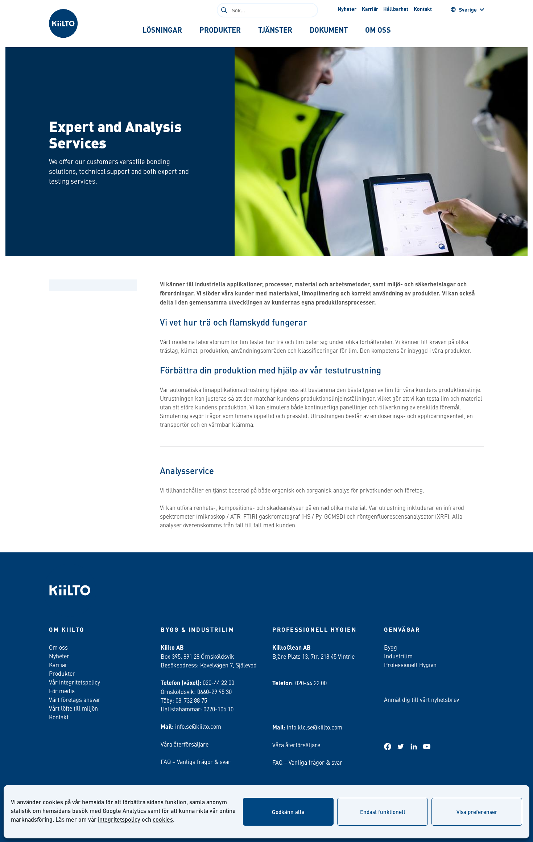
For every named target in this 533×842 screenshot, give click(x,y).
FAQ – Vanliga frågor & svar (196, 761)
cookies (163, 819)
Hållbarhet (395, 8)
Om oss (58, 647)
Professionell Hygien (410, 665)
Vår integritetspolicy (74, 682)
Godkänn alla (288, 812)
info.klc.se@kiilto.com (314, 727)
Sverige (468, 9)
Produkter (62, 673)
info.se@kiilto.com (198, 726)
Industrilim (398, 656)
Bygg (390, 647)
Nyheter (347, 8)
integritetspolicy (119, 819)
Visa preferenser (476, 812)
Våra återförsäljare (184, 744)
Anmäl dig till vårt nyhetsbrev (421, 699)
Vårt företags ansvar (74, 699)
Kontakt (423, 8)
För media (62, 691)
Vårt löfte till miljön (73, 708)
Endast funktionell (382, 812)
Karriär (370, 8)
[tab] (162, 29)
